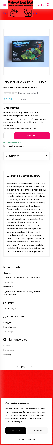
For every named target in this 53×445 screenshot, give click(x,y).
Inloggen (7, 322)
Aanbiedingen (9, 308)
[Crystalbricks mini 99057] (26, 74)
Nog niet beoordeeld (28, 93)
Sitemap (7, 354)
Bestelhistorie (9, 327)
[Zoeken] (48, 4)
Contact (7, 345)
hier (22, 421)
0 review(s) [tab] (12, 155)
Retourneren (9, 350)
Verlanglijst (8, 331)
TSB (34, 367)
